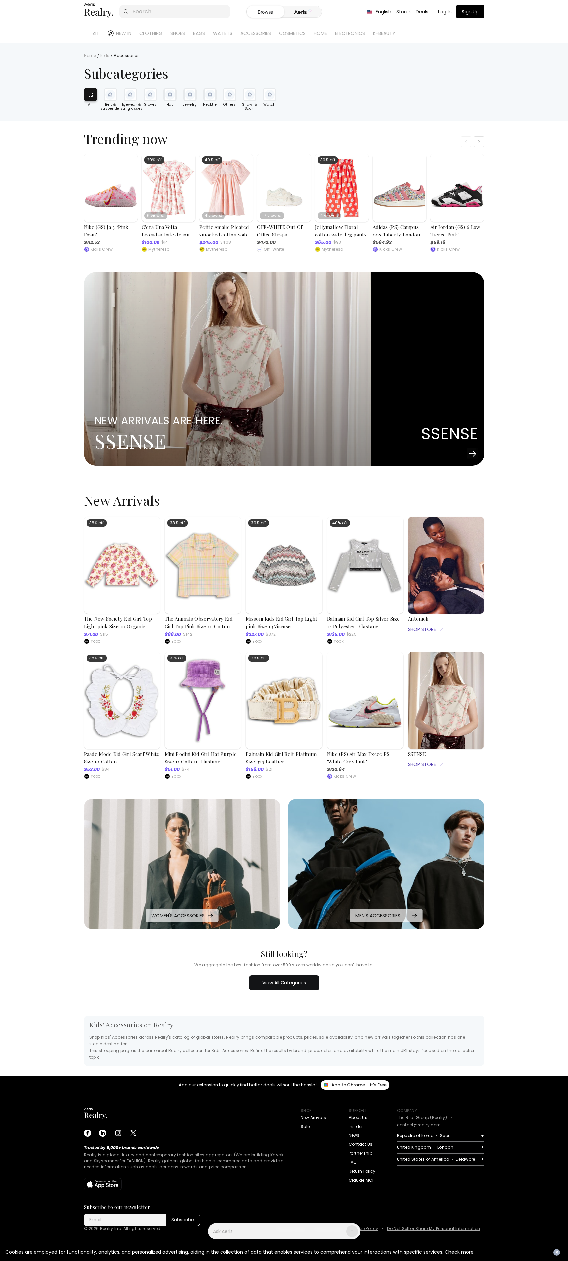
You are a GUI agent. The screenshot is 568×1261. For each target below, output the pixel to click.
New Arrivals (313, 1117)
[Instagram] (118, 1133)
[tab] (303, 12)
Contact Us (361, 1144)
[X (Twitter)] (133, 1133)
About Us (358, 1117)
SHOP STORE (422, 629)
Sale (305, 1126)
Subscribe (182, 1219)
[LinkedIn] (102, 1133)
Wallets (222, 33)
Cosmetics (292, 33)
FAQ (353, 1162)
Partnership (361, 1153)
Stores (403, 11)
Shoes (177, 33)
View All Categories (284, 982)
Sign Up (470, 11)
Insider (356, 1126)
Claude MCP (362, 1180)
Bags (199, 33)
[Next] (479, 141)
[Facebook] (87, 1133)
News (354, 1135)
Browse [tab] (265, 12)
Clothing (150, 33)
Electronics (350, 33)
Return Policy (362, 1171)
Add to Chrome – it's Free (359, 1085)
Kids (104, 55)
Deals (422, 11)
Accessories (255, 33)
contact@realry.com (419, 1125)
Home (320, 33)
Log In (445, 11)
